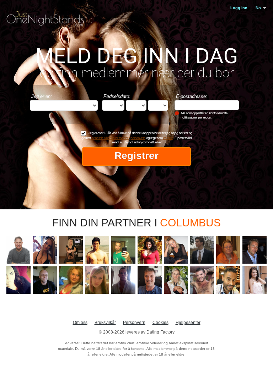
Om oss (80, 322)
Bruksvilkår (105, 322)
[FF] (97, 249)
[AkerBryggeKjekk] (18, 249)
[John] (202, 249)
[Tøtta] (71, 279)
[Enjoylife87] (123, 249)
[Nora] (97, 279)
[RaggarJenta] (18, 279)
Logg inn (238, 8)
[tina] (150, 249)
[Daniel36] (228, 279)
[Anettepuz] (71, 249)
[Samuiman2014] (254, 249)
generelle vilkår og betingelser (110, 138)
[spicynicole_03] (254, 279)
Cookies (160, 322)
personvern (137, 138)
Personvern (134, 322)
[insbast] (45, 279)
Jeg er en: (41, 96)
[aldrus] (176, 279)
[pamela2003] (228, 249)
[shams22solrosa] (45, 249)
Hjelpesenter (188, 322)
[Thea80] (176, 249)
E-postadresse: (191, 96)
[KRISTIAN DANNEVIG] (202, 279)
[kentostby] (150, 279)
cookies (168, 138)
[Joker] (123, 279)
